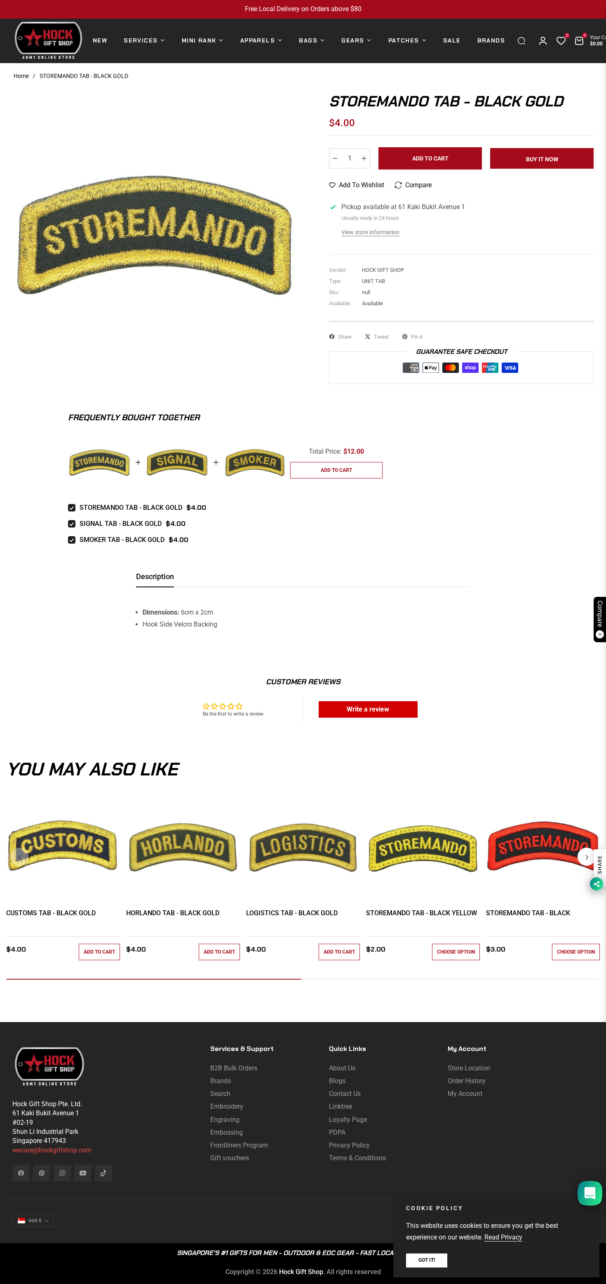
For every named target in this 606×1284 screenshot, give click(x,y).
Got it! (426, 1260)
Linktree (340, 1106)
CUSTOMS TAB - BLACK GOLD (51, 913)
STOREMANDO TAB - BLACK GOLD (131, 507)
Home (21, 76)
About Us (342, 1068)
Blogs (337, 1081)
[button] (523, 40)
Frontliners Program (239, 1145)
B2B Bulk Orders (233, 1068)
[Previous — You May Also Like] (19, 857)
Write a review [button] (368, 709)
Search (220, 1094)
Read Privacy (503, 1237)
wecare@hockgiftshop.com (52, 1150)
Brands (220, 1081)
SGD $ (34, 1220)
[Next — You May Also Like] (587, 857)
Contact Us (345, 1094)
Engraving (225, 1120)
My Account (465, 1094)
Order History (467, 1081)
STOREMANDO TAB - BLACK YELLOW (421, 913)
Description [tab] (155, 576)
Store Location (469, 1068)
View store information (370, 232)
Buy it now (542, 159)
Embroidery (226, 1106)
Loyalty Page (348, 1120)
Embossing (226, 1132)
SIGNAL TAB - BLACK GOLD (121, 524)
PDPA (337, 1132)
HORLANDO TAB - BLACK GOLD (172, 913)
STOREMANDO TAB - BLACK (528, 913)
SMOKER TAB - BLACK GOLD (122, 540)
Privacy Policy (349, 1145)
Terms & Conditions (357, 1158)
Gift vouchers (229, 1158)
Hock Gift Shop (301, 1272)
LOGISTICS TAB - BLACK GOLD (292, 913)
